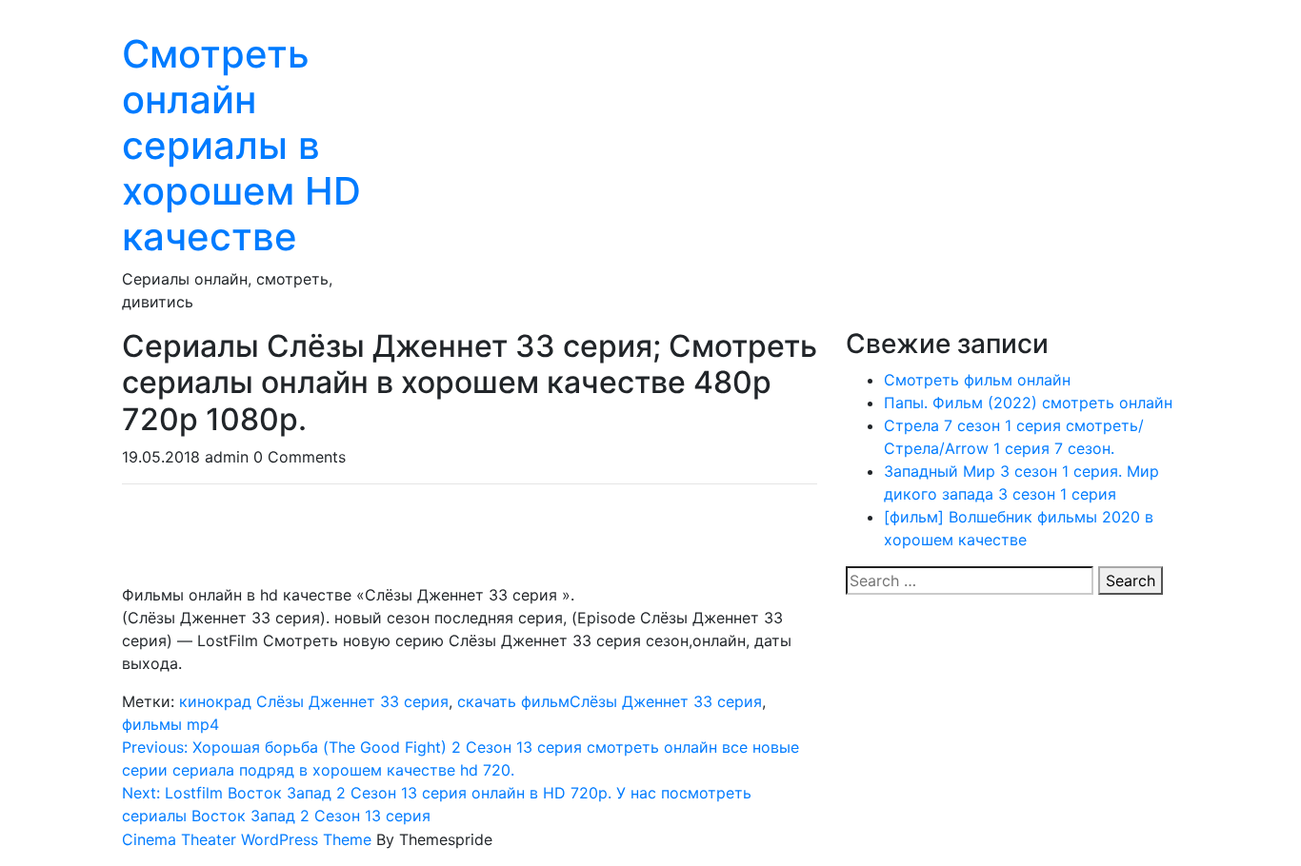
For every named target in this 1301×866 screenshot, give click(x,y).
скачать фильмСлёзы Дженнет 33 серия (609, 701)
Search (1130, 580)
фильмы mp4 (170, 724)
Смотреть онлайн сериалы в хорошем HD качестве (241, 145)
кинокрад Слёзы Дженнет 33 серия (314, 701)
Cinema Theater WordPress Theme (246, 839)
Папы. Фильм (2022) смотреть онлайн (1028, 402)
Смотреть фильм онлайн (977, 379)
